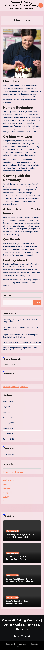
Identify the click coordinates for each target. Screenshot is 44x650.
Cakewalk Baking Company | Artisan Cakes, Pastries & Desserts (21, 5)
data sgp (6, 492)
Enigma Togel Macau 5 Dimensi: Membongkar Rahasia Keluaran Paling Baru (20, 336)
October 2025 (8, 439)
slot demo (6, 387)
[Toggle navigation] (2, 5)
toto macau (24, 387)
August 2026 (8, 401)
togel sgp (6, 488)
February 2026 (8, 423)
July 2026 (6, 407)
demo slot (6, 472)
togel (5, 484)
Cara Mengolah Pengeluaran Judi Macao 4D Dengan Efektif (20, 535)
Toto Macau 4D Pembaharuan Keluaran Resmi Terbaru (18, 558)
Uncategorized (8, 454)
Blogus (33, 644)
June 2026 (7, 412)
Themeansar (22, 647)
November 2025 (9, 434)
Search (7, 295)
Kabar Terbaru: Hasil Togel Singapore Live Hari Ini (22, 342)
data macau (15, 387)
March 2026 (7, 418)
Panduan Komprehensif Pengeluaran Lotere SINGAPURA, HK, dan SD (20, 349)
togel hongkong (8, 480)
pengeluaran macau (18, 472)
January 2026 (8, 428)
